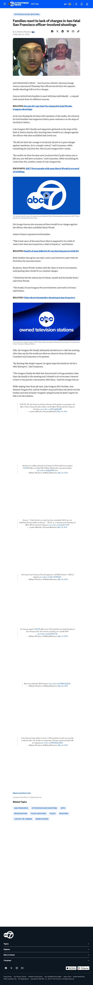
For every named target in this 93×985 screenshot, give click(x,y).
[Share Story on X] (57, 31)
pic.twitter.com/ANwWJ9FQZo (50, 577)
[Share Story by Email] (73, 31)
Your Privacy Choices (20, 976)
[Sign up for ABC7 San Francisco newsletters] (22, 968)
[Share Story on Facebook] (52, 31)
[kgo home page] (8, 934)
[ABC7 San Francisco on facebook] (6, 968)
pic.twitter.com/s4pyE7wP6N (59, 525)
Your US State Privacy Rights (53, 976)
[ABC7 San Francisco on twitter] (11, 968)
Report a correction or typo (22, 793)
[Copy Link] (78, 31)
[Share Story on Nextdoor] (68, 31)
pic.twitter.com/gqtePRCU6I (47, 634)
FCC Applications (23, 979)
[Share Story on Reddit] (63, 31)
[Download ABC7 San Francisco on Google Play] (83, 968)
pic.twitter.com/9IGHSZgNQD (52, 742)
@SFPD (26, 468)
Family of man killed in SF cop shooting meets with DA (51, 250)
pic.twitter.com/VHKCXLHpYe (60, 683)
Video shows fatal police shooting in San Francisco (49, 297)
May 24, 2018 (62, 411)
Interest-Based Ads (79, 976)
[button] (4, 4)
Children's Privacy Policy (35, 976)
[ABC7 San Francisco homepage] (18, 4)
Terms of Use (67, 976)
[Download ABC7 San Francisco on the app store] (71, 968)
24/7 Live (35, 4)
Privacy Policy (8, 976)
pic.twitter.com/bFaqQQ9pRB (51, 409)
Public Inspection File (10, 979)
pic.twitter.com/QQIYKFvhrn (47, 470)
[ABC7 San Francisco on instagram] (17, 968)
